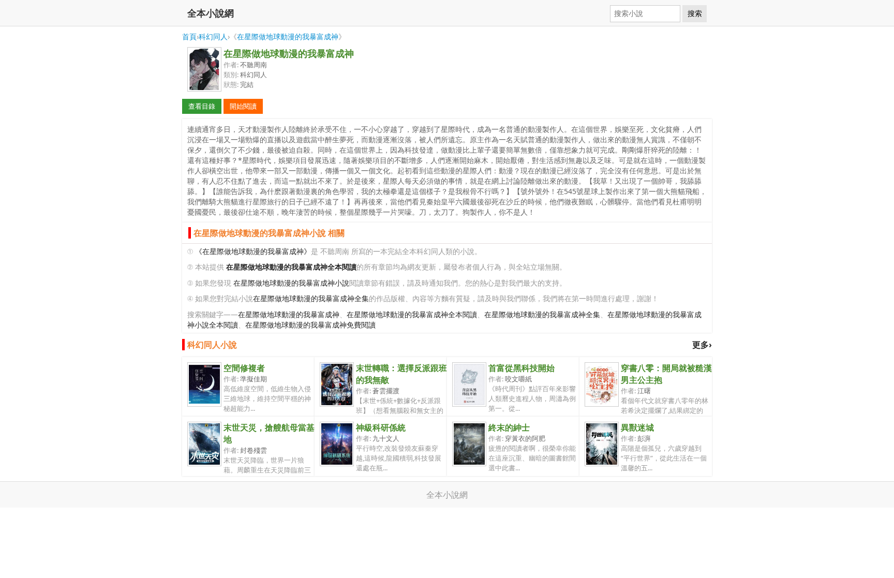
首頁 (189, 36)
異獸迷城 (637, 427)
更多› (702, 344)
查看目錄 (201, 106)
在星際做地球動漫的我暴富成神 (287, 36)
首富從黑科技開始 (521, 368)
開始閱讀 (243, 106)
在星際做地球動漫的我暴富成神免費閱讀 (310, 325)
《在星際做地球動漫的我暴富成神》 (253, 251)
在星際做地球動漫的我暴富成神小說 (291, 283)
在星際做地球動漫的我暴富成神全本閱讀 (412, 314)
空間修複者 (244, 368)
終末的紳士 (509, 427)
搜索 (695, 13)
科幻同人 (213, 36)
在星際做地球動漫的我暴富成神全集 (311, 298)
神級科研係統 (381, 427)
